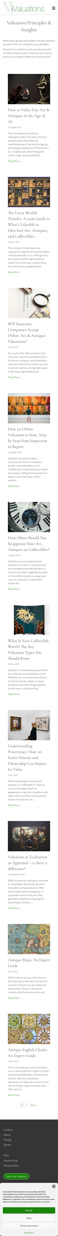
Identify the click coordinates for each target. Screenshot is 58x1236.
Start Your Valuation (16, 1176)
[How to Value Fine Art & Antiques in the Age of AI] (29, 88)
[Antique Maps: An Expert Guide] (29, 938)
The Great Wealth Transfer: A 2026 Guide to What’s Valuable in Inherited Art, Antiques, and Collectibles (29, 224)
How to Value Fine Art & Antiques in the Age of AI (28, 115)
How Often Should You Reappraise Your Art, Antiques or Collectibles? (28, 543)
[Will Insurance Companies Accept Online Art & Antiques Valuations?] (29, 302)
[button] (53, 1186)
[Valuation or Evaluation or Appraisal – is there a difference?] (29, 835)
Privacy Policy (29, 1232)
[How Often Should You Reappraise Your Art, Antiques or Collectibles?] (29, 516)
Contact (8, 1129)
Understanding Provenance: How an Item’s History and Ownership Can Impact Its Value (27, 757)
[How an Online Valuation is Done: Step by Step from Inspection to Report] (29, 407)
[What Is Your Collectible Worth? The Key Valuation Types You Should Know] (29, 619)
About (7, 1134)
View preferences (29, 1225)
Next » (33, 1105)
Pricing (7, 1139)
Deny (29, 1218)
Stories (7, 1144)
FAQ (6, 1155)
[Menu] (53, 8)
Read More (14, 161)
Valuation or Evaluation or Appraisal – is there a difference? (27, 862)
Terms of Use (11, 1160)
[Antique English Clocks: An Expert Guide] (29, 1028)
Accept (29, 1210)
